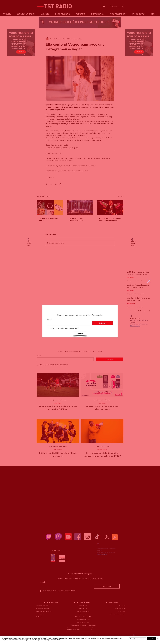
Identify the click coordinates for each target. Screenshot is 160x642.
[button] (148, 281)
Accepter (151, 639)
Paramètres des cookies (137, 639)
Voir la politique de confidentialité (50, 640)
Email (49, 319)
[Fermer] (158, 639)
